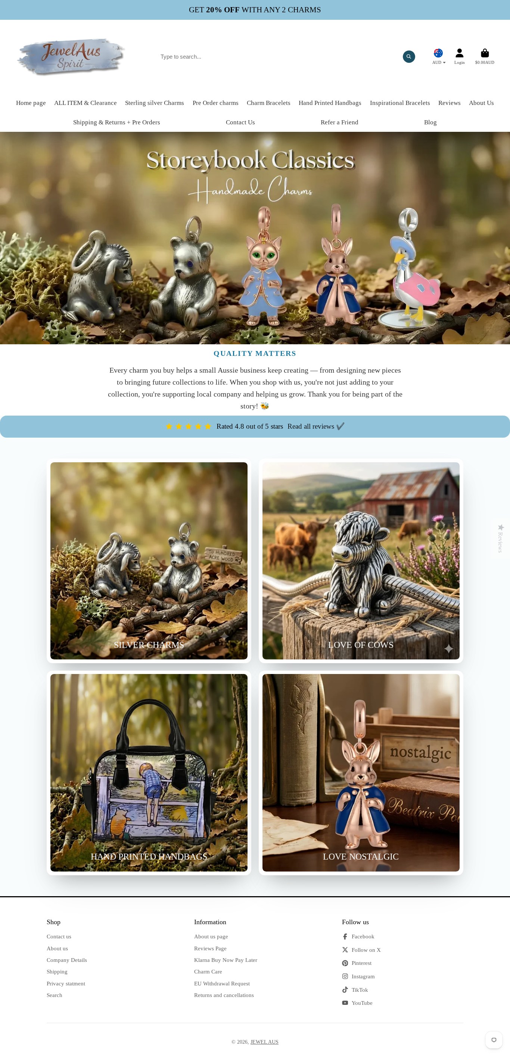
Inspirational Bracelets (400, 102)
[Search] (409, 56)
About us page (211, 936)
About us (57, 948)
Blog (430, 122)
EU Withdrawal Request (222, 983)
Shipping (57, 971)
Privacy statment (66, 983)
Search (54, 995)
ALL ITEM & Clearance (85, 102)
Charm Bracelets (268, 102)
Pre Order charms (216, 102)
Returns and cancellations (224, 995)
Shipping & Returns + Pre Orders (116, 122)
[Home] (72, 56)
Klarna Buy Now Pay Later (225, 960)
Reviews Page (210, 948)
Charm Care (208, 971)
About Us (481, 102)
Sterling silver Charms (154, 102)
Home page (31, 102)
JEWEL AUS (265, 1042)
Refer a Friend (339, 122)
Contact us (59, 936)
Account (459, 57)
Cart (484, 57)
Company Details (67, 960)
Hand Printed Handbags (330, 102)
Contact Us (240, 122)
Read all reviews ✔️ (316, 426)
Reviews (449, 102)
